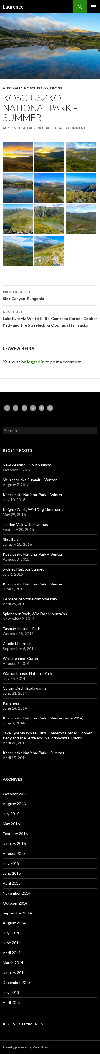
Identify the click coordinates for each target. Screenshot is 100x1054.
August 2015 (14, 853)
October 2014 (15, 903)
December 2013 (17, 982)
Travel (56, 88)
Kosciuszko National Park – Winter (32, 494)
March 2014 (13, 962)
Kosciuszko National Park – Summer (33, 752)
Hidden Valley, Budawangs (25, 524)
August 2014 (14, 923)
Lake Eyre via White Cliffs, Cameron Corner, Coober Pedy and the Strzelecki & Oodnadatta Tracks (50, 318)
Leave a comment (70, 128)
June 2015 (12, 873)
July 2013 (11, 992)
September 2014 (17, 913)
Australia (13, 88)
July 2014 (11, 932)
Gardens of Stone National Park (30, 598)
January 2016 (14, 843)
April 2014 (12, 952)
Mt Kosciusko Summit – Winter (30, 479)
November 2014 (17, 893)
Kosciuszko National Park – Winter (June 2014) (43, 718)
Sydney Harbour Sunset (23, 569)
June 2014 (12, 942)
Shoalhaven (13, 539)
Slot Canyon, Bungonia (23, 295)
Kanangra (11, 703)
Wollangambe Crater (21, 658)
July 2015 (11, 863)
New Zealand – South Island (27, 464)
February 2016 (15, 833)
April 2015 (12, 883)
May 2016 (11, 823)
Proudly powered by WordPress (26, 1047)
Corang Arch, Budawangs (25, 688)
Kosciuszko (36, 88)
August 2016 (14, 803)
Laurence (13, 7)
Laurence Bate (40, 128)
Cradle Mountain (17, 643)
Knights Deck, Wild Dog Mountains (33, 509)
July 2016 (11, 813)
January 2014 (14, 972)
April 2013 (12, 1002)
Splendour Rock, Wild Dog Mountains (35, 613)
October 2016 (15, 793)
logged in (35, 361)
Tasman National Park (21, 628)
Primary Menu (93, 6)
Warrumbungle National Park (27, 673)
